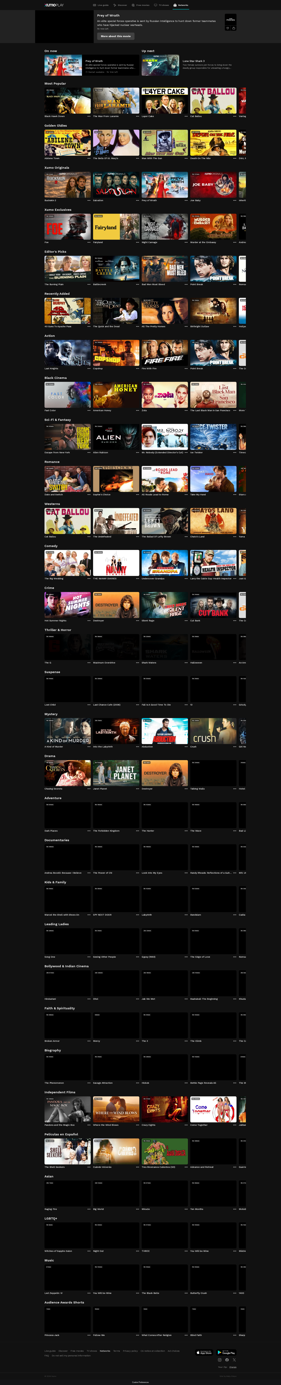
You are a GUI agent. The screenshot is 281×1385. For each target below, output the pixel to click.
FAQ (46, 1355)
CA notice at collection (153, 1351)
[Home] (54, 5)
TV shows (164, 5)
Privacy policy (130, 1351)
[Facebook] (227, 1360)
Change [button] (233, 1367)
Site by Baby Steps (228, 1376)
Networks (183, 5)
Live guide (103, 5)
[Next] (236, 99)
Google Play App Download (226, 1353)
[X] (234, 1360)
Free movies (142, 5)
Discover (122, 5)
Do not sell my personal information (71, 1355)
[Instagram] (219, 1360)
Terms (116, 1351)
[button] (115, 36)
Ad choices (174, 1351)
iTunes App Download (204, 1353)
